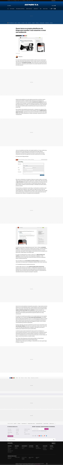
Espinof (23, 448)
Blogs (29, 377)
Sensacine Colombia (23, 459)
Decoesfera (44, 448)
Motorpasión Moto (38, 448)
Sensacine (23, 447)
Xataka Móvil (9, 448)
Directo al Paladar (31, 447)
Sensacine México (24, 457)
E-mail (26, 35)
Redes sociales (10, 432)
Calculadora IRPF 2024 (39, 423)
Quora (26, 377)
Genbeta (31, 4)
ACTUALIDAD (12, 8)
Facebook (53, 8)
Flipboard (51, 8)
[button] (20, 56)
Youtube (39, 435)
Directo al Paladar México (31, 457)
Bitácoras (22, 377)
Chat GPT (15, 423)
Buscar (54, 440)
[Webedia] (10, 443)
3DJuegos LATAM (17, 457)
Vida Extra (16, 448)
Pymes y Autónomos (51, 448)
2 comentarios (19, 35)
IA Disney (19, 423)
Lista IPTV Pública (46, 423)
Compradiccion (45, 449)
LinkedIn (46, 435)
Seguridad (17, 430)
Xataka (9, 447)
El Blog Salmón (52, 447)
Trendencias (44, 447)
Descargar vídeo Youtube (31, 423)
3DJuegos (16, 447)
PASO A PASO (45, 8)
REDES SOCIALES (29, 8)
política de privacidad (43, 430)
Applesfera (9, 449)
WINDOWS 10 (36, 8)
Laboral (17, 432)
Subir (53, 443)
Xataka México (10, 457)
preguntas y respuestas (35, 377)
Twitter (50, 8)
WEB (40, 8)
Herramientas (9, 430)
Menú (10, 5)
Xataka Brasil (9, 458)
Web (19, 377)
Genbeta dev (26, 430)
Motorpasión (37, 447)
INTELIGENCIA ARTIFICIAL (20, 8)
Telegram (55, 8)
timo (24, 432)
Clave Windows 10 (24, 423)
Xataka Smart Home (10, 450)
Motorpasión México (37, 457)
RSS (43, 435)
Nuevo (53, 5)
